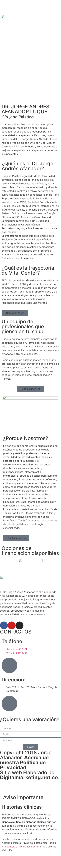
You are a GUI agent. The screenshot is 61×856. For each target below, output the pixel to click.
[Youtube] (12, 625)
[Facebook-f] (4, 625)
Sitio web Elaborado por (29, 774)
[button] (15, 313)
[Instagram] (19, 625)
